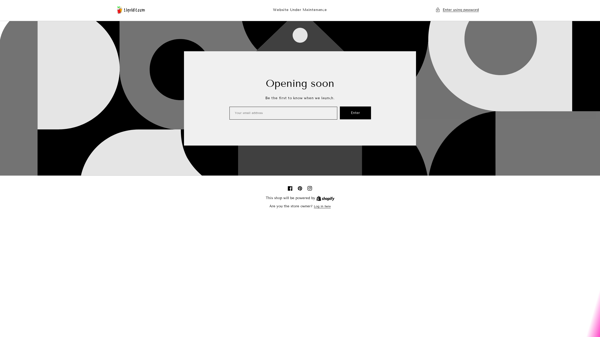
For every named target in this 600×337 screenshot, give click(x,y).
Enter (355, 113)
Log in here (322, 206)
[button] (457, 9)
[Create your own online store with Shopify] (325, 198)
